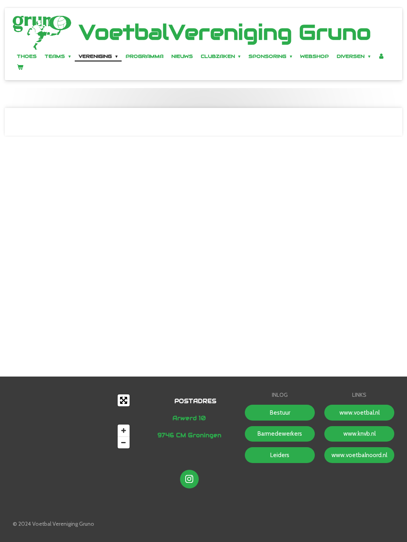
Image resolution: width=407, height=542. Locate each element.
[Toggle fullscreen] (124, 400)
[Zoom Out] (124, 442)
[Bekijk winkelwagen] (20, 67)
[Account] (381, 56)
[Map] (73, 421)
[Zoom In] (124, 430)
